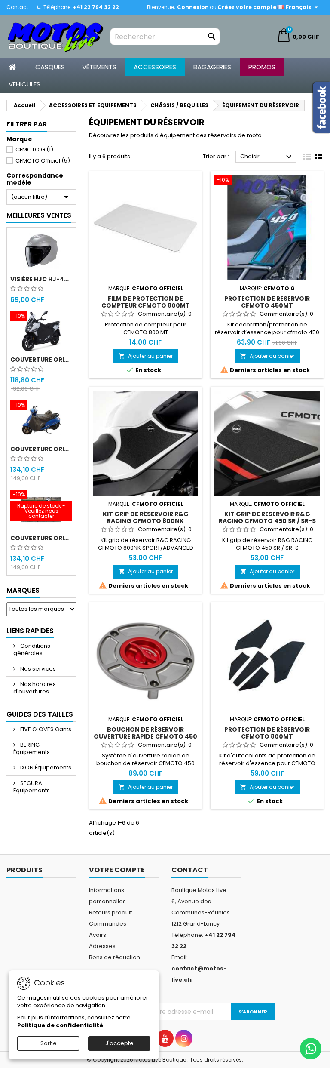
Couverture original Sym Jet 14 (41, 359)
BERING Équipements (31, 748)
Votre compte (117, 870)
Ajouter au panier (146, 356)
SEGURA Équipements (31, 786)
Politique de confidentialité (60, 1025)
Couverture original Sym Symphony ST (41, 538)
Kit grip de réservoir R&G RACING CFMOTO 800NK (146, 517)
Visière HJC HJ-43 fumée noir (41, 279)
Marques (23, 590)
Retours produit (110, 912)
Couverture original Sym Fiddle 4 (41, 449)
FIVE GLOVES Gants (45, 729)
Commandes (107, 924)
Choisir (267, 157)
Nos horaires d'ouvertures (34, 688)
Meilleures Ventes (38, 215)
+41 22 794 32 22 (96, 7)
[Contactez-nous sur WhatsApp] (310, 1048)
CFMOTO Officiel (42, 161)
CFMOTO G (34, 149)
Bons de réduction (114, 957)
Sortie (48, 1043)
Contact (17, 7)
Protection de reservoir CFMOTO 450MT (267, 302)
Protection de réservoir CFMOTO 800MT (267, 733)
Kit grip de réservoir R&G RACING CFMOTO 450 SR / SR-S (267, 517)
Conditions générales (31, 649)
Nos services (37, 669)
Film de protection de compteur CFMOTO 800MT (145, 302)
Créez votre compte (246, 7)
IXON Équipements (45, 767)
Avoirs (97, 935)
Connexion (193, 7)
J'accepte (119, 1043)
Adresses (102, 946)
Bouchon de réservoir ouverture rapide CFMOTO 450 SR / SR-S (145, 736)
